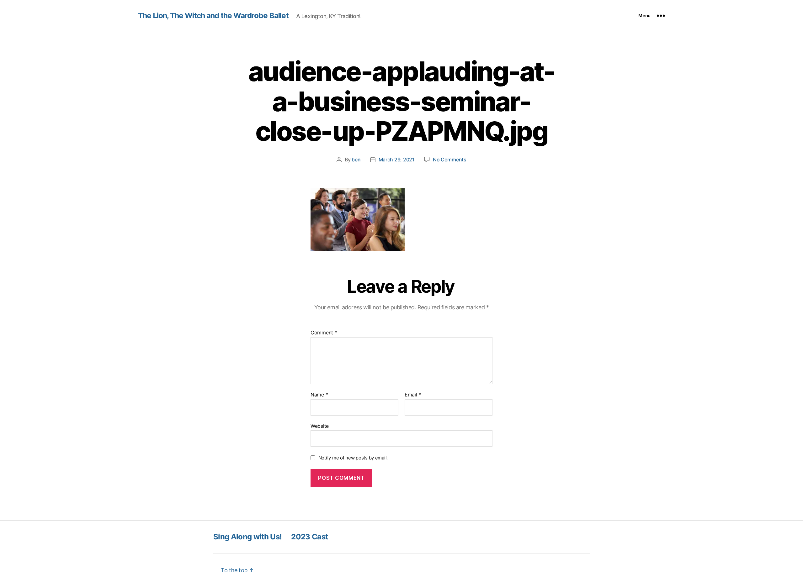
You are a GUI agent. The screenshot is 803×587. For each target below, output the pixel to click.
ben (356, 159)
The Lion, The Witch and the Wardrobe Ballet (213, 15)
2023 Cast (309, 536)
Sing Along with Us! (247, 536)
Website (320, 426)
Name (319, 395)
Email (413, 395)
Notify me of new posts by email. (353, 458)
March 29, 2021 (397, 159)
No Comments (449, 159)
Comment (324, 333)
